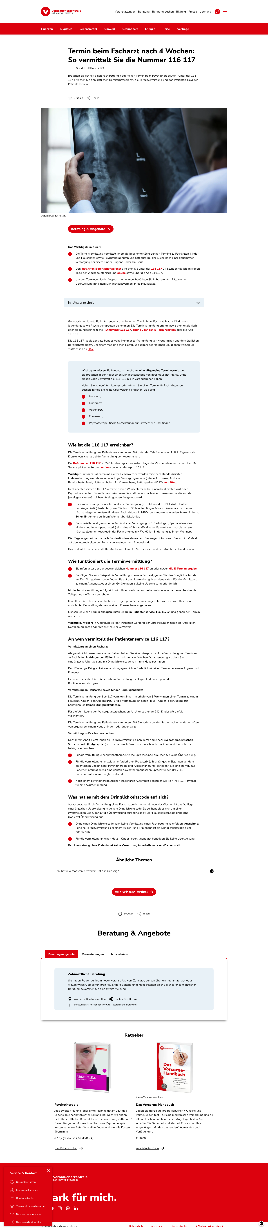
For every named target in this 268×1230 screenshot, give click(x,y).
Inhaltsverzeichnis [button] (81, 302)
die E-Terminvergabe (183, 568)
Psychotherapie (66, 1104)
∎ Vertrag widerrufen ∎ (209, 1226)
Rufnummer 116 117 (117, 330)
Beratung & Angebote (88, 229)
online (121, 273)
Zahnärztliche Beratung (86, 974)
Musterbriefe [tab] (119, 954)
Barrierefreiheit (179, 1226)
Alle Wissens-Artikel (131, 892)
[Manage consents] (261, 1223)
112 (91, 349)
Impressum (157, 1226)
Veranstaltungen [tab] (93, 954)
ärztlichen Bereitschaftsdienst (101, 269)
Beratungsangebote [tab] (61, 954)
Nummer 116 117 (137, 568)
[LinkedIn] (76, 1208)
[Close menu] (48, 1171)
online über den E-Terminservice (154, 330)
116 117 (156, 269)
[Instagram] (60, 1208)
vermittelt (170, 482)
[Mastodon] (68, 1208)
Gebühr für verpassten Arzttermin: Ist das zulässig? (86, 871)
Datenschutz (136, 1226)
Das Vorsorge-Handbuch (155, 1104)
